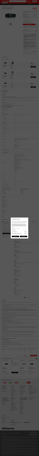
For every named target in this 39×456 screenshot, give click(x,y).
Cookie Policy (13, 227)
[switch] (25, 231)
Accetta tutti (23, 236)
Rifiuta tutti (15, 236)
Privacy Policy (13, 228)
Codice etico (16, 228)
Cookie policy (18, 228)
